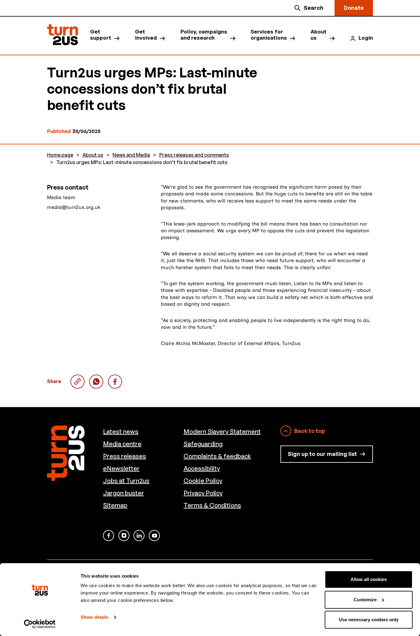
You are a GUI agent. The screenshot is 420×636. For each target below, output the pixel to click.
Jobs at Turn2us (126, 481)
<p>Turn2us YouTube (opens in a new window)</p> (154, 535)
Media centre (122, 444)
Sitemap (115, 505)
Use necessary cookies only (368, 619)
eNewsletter (121, 468)
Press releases (124, 456)
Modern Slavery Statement (222, 431)
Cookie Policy (203, 481)
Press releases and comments (194, 155)
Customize (365, 599)
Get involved (146, 35)
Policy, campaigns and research (203, 35)
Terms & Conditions (212, 505)
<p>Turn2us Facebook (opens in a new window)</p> (108, 535)
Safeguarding (203, 444)
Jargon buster (123, 493)
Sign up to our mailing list (322, 453)
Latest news (120, 431)
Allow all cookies (369, 579)
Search (313, 7)
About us (319, 35)
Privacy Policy (203, 493)
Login (366, 38)
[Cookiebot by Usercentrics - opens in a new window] (40, 624)
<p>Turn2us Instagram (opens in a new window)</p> (123, 535)
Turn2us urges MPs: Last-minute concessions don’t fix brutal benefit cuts (96, 382)
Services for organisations (269, 35)
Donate (354, 7)
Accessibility (202, 468)
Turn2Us (62, 34)
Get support (100, 35)
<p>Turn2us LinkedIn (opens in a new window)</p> (139, 535)
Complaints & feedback (217, 456)
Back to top (309, 430)
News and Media (131, 155)
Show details (95, 617)
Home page (60, 155)
